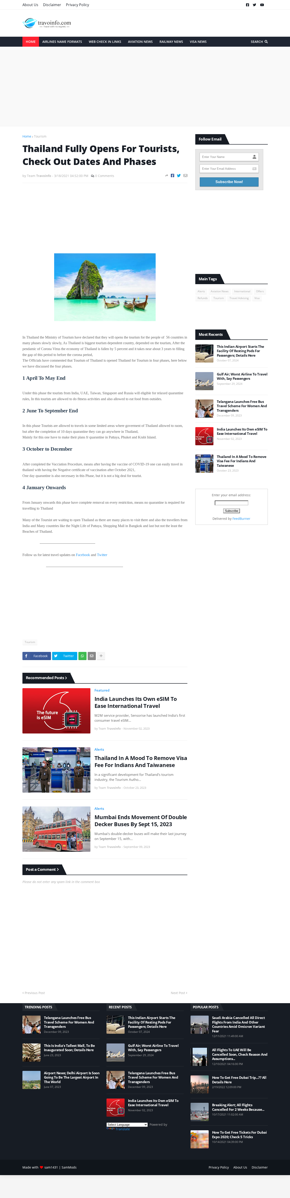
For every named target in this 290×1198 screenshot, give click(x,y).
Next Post (178, 993)
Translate (123, 1129)
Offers (260, 291)
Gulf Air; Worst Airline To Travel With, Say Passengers (242, 376)
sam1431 (51, 1167)
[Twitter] (179, 175)
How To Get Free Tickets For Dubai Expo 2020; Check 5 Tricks (239, 1134)
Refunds (203, 298)
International (242, 291)
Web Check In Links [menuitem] (105, 41)
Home (26, 136)
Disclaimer (52, 4)
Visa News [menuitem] (198, 41)
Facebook (83, 555)
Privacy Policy (77, 4)
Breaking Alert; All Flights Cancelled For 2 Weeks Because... (238, 1107)
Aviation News (220, 291)
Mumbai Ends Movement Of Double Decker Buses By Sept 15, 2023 (140, 820)
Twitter (102, 555)
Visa (257, 298)
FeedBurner (241, 518)
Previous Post (35, 993)
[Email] (185, 175)
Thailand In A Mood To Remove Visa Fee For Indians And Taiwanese (140, 761)
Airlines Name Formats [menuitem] (62, 41)
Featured (101, 690)
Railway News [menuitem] (171, 41)
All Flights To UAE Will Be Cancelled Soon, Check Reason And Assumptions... (240, 1054)
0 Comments (104, 176)
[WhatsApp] (82, 656)
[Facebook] (172, 175)
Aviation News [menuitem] (140, 41)
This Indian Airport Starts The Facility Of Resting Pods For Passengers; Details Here (240, 351)
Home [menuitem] (31, 41)
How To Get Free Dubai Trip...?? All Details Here (239, 1079)
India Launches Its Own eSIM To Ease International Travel (135, 702)
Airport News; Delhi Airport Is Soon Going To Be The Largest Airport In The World (72, 1077)
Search (257, 41)
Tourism (40, 136)
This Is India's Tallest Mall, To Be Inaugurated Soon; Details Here (69, 1047)
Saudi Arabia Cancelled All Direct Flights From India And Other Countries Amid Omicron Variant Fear (238, 1024)
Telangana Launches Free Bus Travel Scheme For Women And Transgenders (242, 406)
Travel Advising (239, 298)
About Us (30, 4)
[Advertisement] (145, 86)
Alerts (99, 749)
